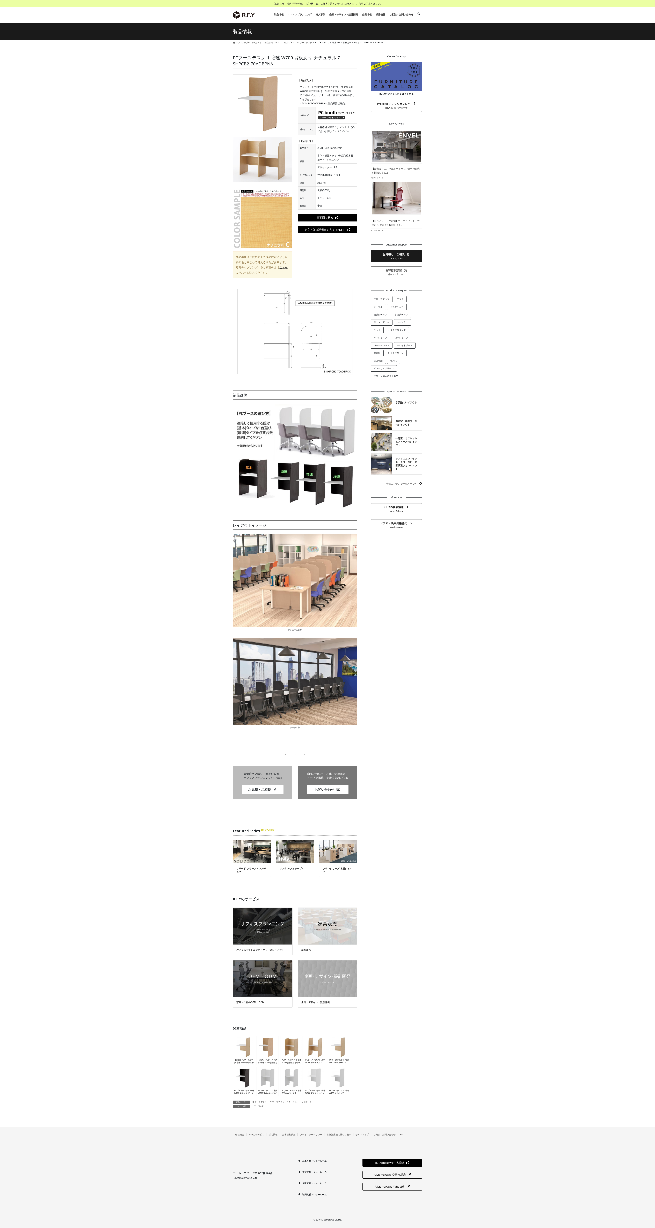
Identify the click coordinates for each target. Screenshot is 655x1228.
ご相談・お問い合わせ (384, 1134)
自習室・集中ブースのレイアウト (406, 422)
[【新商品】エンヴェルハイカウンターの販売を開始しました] (396, 146)
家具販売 (306, 949)
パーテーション (381, 345)
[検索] (418, 14)
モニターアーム (381, 322)
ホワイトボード (404, 345)
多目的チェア (401, 314)
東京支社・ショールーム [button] (314, 1171)
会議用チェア (380, 314)
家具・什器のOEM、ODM (250, 1002)
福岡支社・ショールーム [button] (314, 1194)
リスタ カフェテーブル (292, 868)
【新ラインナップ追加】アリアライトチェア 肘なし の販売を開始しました (396, 223)
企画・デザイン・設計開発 (315, 1002)
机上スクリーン (396, 353)
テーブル (378, 306)
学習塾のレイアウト (406, 402)
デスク (400, 299)
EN (401, 1134)
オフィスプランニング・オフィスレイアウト (260, 949)
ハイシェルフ (380, 337)
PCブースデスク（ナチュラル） (284, 1102)
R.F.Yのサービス (256, 1134)
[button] (327, 217)
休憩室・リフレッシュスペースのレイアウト (406, 442)
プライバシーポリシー (311, 1134)
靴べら (393, 360)
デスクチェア (397, 306)
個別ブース (306, 1102)
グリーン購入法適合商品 (386, 376)
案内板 (377, 353)
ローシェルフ (401, 337)
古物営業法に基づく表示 (339, 1134)
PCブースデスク (259, 1102)
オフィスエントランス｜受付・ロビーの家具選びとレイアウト (406, 463)
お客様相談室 (288, 1134)
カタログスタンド (397, 330)
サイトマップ (362, 1134)
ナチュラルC (258, 1106)
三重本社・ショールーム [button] (314, 1160)
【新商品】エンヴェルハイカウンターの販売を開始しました (396, 170)
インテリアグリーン (384, 368)
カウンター (402, 322)
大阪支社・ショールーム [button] (314, 1183)
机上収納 (378, 360)
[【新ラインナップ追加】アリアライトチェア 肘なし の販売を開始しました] (396, 198)
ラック (377, 330)
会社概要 (239, 1134)
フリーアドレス (381, 299)
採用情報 (273, 1134)
